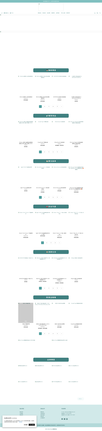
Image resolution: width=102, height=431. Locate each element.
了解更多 (20, 422)
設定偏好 (26, 424)
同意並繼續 (31, 424)
